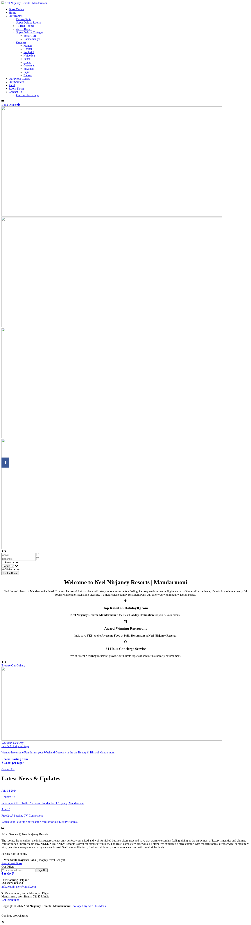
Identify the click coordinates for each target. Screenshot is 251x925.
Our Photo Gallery (19, 78)
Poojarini (29, 52)
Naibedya (29, 55)
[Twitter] (5, 873)
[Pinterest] (13, 873)
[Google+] (9, 873)
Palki (12, 85)
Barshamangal (32, 39)
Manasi (28, 45)
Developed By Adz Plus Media (88, 906)
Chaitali (28, 48)
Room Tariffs (16, 88)
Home (12, 12)
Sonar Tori (30, 35)
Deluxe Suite (23, 19)
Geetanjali (29, 65)
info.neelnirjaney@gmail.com (18, 886)
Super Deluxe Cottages (29, 32)
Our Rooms (15, 15)
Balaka (28, 75)
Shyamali (29, 68)
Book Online (16, 9)
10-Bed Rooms (25, 25)
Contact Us (15, 91)
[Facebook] (2, 873)
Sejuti (27, 72)
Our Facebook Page (27, 95)
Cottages (21, 42)
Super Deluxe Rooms (28, 22)
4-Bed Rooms (24, 29)
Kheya (27, 62)
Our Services (16, 81)
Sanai (27, 58)
